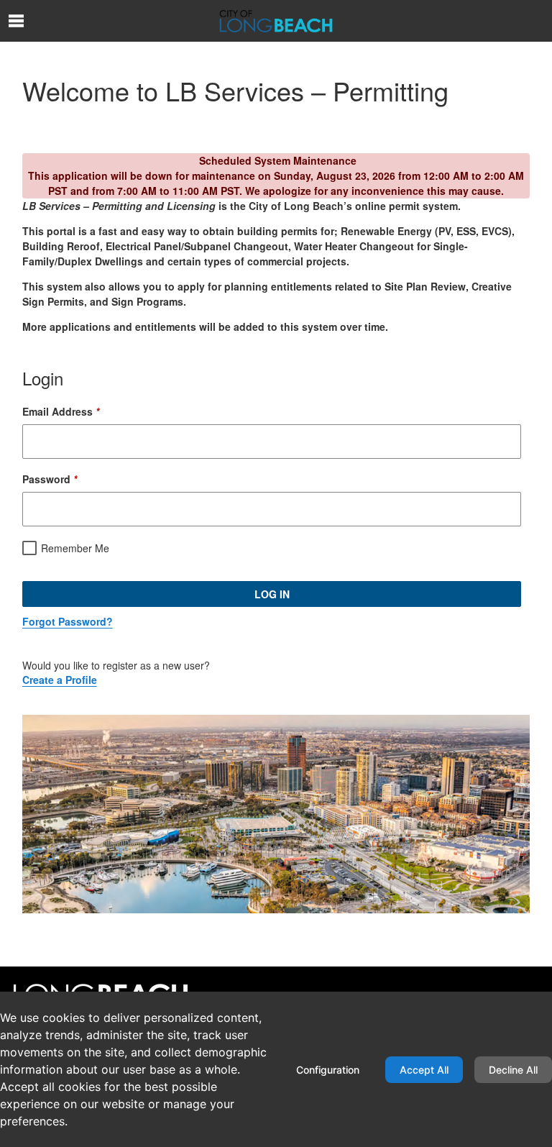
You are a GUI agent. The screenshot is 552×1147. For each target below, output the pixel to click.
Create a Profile (59, 679)
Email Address (60, 411)
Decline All (513, 1070)
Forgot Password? (67, 621)
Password (49, 479)
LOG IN (272, 594)
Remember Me (75, 548)
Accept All (424, 1070)
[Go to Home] (276, 21)
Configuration (327, 1070)
